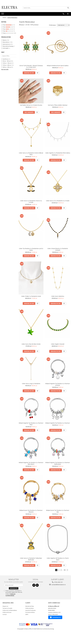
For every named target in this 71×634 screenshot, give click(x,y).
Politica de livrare (7, 612)
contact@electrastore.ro (58, 584)
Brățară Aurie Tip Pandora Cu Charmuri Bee (57, 511)
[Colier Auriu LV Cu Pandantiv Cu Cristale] (57, 182)
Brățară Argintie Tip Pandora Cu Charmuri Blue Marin (31, 463)
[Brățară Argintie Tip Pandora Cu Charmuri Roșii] (31, 409)
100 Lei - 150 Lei (7, 63)
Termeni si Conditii (7, 608)
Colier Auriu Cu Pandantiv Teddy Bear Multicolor (31, 559)
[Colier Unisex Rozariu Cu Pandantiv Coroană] (57, 230)
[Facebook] (33, 585)
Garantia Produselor (30, 610)
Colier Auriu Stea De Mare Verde (31, 344)
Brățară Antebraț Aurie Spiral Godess (57, 65)
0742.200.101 (58, 582)
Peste (4, 25)
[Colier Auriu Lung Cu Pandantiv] (31, 369)
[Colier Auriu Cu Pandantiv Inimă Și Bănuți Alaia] (31, 134)
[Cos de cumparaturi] (68, 14)
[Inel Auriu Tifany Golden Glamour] (57, 91)
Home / (5, 17)
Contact (5, 614)
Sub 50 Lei (5, 59)
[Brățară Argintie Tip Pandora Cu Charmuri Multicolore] (57, 448)
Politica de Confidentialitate (10, 594)
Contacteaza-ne (56, 617)
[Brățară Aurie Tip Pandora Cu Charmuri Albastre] (31, 492)
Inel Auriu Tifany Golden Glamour (57, 105)
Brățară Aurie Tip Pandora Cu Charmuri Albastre (31, 511)
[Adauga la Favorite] (37, 72)
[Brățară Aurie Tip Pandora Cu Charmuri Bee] (57, 492)
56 (64, 570)
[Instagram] (37, 585)
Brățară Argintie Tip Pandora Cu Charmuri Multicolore (57, 463)
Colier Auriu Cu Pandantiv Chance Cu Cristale (31, 201)
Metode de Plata (29, 606)
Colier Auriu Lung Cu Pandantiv (31, 383)
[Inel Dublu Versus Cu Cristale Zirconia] (31, 91)
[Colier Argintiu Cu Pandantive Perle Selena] (57, 134)
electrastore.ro (6, 44)
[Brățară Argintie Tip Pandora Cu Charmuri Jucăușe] (57, 369)
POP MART (5, 48)
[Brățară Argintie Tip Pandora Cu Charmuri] (57, 409)
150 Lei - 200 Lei (7, 65)
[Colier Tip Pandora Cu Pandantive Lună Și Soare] (31, 230)
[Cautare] (68, 7)
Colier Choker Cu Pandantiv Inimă (31, 296)
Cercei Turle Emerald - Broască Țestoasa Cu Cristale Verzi (31, 66)
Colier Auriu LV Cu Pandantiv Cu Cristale (57, 200)
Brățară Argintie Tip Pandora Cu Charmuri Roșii (31, 423)
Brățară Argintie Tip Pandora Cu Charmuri (57, 423)
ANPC (26, 614)
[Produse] (2, 14)
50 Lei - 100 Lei (6, 61)
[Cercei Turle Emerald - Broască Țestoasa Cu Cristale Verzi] (31, 47)
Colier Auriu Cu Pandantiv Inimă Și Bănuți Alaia (31, 153)
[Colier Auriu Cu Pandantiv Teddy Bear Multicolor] (31, 539)
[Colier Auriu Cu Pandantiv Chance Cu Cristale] (31, 182)
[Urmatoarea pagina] (67, 570)
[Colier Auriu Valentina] (57, 278)
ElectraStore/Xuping (8, 46)
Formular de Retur (30, 612)
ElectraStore (6, 42)
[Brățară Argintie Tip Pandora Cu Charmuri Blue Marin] (31, 448)
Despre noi (5, 606)
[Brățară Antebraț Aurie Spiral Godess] (57, 47)
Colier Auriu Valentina (57, 296)
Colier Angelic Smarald (57, 344)
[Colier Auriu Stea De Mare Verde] (31, 325)
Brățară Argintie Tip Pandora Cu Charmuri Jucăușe (57, 384)
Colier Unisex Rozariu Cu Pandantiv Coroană (57, 249)
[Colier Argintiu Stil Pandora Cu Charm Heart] (57, 539)
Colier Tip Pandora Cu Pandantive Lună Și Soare (31, 249)
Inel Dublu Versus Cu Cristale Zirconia (31, 105)
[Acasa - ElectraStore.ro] (10, 8)
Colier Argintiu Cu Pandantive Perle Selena (57, 153)
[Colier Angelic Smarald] (57, 325)
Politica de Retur (29, 608)
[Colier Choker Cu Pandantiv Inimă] (31, 278)
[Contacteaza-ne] (63, 14)
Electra (4, 40)
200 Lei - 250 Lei (7, 67)
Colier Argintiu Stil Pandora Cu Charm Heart (58, 559)
